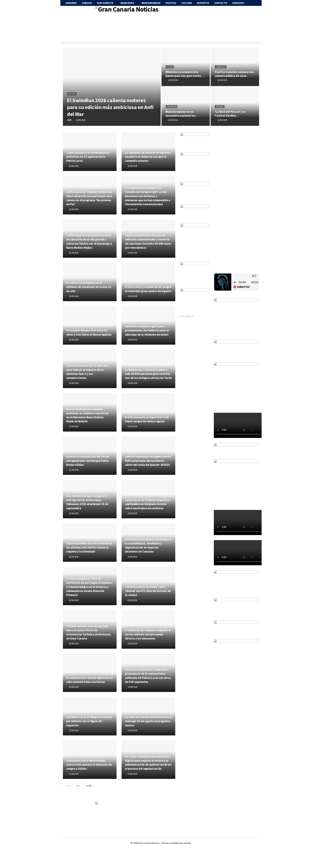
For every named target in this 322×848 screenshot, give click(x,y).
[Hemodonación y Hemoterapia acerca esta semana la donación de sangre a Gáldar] (90, 759)
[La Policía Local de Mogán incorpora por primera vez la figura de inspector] (90, 716)
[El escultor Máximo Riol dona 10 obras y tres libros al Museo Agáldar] (90, 325)
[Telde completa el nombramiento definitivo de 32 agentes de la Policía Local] (90, 152)
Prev (69, 785)
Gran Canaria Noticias (148, 842)
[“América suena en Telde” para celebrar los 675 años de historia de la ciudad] (148, 586)
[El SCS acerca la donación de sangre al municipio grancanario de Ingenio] (148, 282)
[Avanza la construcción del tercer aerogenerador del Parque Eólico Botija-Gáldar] (90, 456)
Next (78, 785)
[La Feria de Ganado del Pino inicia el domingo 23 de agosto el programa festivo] (148, 716)
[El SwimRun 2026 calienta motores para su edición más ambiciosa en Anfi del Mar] (112, 86)
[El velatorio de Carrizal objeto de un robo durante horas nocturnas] (90, 673)
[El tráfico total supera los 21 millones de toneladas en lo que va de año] (90, 282)
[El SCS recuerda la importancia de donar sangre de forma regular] (148, 412)
